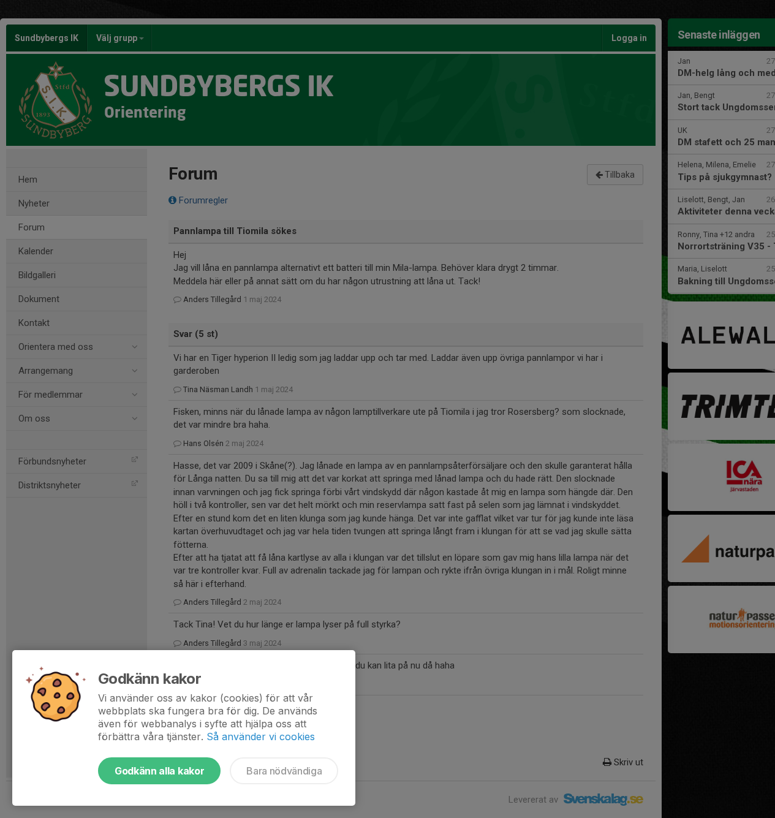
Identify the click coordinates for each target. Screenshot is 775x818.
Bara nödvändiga (284, 771)
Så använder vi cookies (260, 736)
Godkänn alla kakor (159, 771)
